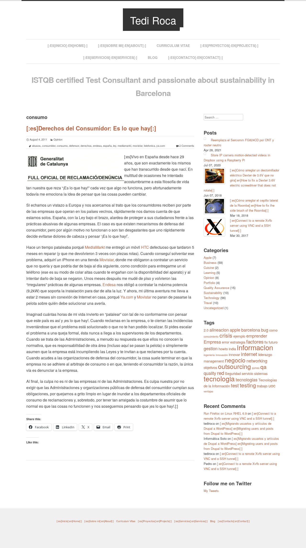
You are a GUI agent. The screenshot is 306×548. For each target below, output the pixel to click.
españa (107, 145)
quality (210, 373)
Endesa (109, 284)
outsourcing (234, 366)
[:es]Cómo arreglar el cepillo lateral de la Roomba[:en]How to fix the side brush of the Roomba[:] (254, 205)
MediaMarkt (95, 247)
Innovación (222, 355)
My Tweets (211, 490)
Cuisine (209, 267)
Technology (211, 297)
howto (223, 348)
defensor (74, 145)
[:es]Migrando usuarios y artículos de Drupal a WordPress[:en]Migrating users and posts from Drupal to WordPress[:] (238, 428)
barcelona (250, 330)
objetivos (210, 367)
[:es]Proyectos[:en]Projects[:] (229, 45)
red (220, 372)
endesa (97, 145)
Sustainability (213, 292)
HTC (145, 247)
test (235, 385)
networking (256, 360)
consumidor (48, 145)
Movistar (106, 259)
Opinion (58, 139)
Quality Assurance (216, 287)
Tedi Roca (153, 20)
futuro (273, 342)
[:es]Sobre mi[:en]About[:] (122, 45)
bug (264, 330)
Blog (153, 57)
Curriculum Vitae (173, 45)
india (232, 348)
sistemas (261, 373)
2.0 (206, 330)
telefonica (149, 145)
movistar (137, 145)
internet (249, 353)
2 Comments (186, 145)
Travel (208, 302)
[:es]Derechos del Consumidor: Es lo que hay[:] (91, 128)
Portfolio (209, 282)
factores (254, 341)
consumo (62, 145)
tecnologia (219, 378)
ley (114, 145)
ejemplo (239, 336)
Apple (208, 257)
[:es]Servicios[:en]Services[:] (110, 57)
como (273, 330)
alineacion (219, 330)
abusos (36, 145)
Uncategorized (214, 307)
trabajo (262, 385)
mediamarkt (124, 145)
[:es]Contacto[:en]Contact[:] (195, 57)
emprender (256, 336)
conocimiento (211, 336)
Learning (209, 272)
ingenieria (209, 355)
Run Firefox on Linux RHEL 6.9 (225, 413)
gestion (211, 348)
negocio (235, 360)
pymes (255, 368)
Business (210, 262)
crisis (225, 335)
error (225, 342)
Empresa (212, 342)
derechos (86, 145)
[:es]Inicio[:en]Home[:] (67, 45)
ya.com (160, 145)
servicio (247, 373)
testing (248, 385)
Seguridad (233, 373)
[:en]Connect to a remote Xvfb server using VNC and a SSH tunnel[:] (251, 225)
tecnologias (246, 379)
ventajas (208, 391)
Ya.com (126, 297)
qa (263, 367)
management (214, 360)
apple (235, 330)
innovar (234, 354)
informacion (255, 347)
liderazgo (265, 354)
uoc (271, 385)
